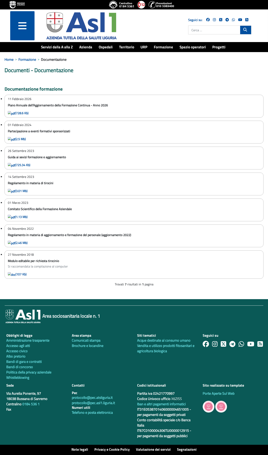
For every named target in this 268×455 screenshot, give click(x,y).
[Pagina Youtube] (240, 19)
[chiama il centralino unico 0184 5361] (122, 5)
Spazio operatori (193, 47)
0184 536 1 (31, 404)
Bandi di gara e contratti (24, 361)
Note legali (79, 449)
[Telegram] (227, 19)
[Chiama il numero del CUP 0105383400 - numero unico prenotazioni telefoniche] (161, 5)
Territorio (126, 47)
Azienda (85, 47)
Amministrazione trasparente (27, 340)
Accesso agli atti (18, 345)
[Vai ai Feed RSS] (246, 19)
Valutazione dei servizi (153, 449)
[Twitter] (220, 19)
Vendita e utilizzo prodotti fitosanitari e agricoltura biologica (165, 348)
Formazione (163, 47)
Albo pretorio (16, 356)
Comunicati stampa (86, 340)
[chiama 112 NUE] (141, 5)
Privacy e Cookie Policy (112, 449)
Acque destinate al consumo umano (164, 340)
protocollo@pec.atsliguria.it (92, 397)
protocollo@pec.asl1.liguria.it (93, 402)
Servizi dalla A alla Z (57, 47)
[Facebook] (208, 19)
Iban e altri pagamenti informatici (161, 404)
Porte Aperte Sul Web (218, 393)
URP (143, 47)
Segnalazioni (187, 449)
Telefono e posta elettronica (92, 412)
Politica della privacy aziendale (28, 372)
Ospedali (106, 47)
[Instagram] (214, 19)
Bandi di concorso (19, 367)
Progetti (218, 47)
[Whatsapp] (233, 19)
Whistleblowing (17, 377)
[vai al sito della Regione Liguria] (17, 4)
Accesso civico (17, 351)
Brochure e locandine (87, 345)
